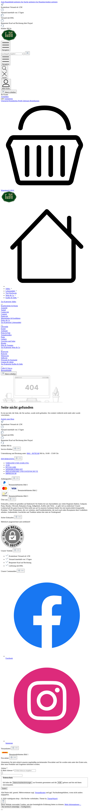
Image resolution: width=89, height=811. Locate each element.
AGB (8, 465)
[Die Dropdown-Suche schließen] (27, 53)
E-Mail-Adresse (7, 770)
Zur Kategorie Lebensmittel (11, 322)
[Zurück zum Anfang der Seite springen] (3, 801)
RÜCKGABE (11, 467)
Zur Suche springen (28, 2)
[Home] (47, 246)
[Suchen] (24, 54)
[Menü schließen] (2, 304)
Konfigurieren (25, 807)
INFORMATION (7, 459)
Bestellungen (34, 101)
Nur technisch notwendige (10, 807)
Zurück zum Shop (7, 419)
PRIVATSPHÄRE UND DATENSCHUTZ (22, 471)
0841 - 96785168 (33, 453)
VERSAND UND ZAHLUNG (17, 463)
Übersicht (4, 101)
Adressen (26, 101)
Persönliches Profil (15, 101)
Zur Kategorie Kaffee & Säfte (12, 364)
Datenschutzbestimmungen (22, 782)
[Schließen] (2, 809)
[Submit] (2, 773)
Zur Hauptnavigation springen (46, 2)
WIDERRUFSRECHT (14, 469)
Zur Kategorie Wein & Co (10, 347)
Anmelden (5, 97)
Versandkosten (40, 793)
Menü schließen (10, 92)
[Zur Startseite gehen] (9, 40)
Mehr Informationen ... (73, 804)
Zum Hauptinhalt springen (11, 2)
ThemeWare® (52, 799)
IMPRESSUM (11, 473)
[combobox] (11, 54)
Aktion (4, 768)
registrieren (9, 99)
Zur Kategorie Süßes (8, 302)
